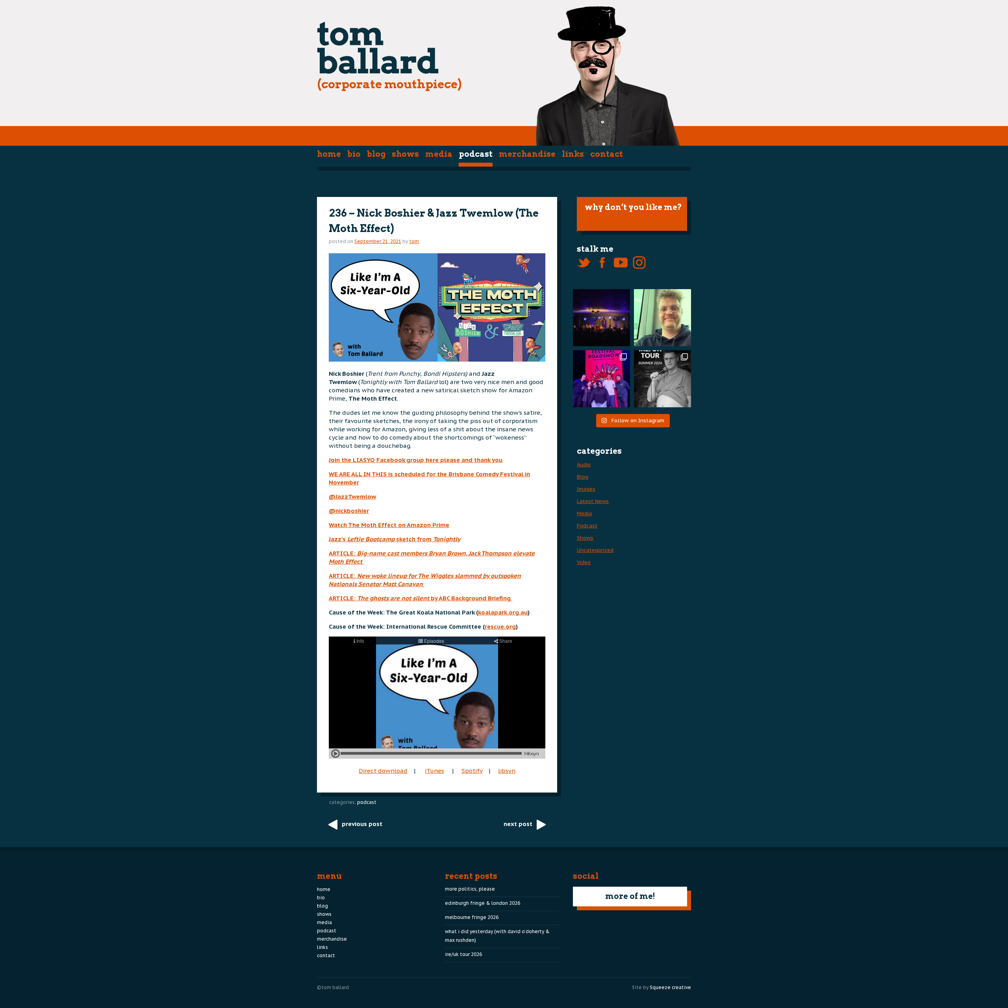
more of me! (630, 896)
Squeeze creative (670, 987)
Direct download (383, 770)
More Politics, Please (470, 889)
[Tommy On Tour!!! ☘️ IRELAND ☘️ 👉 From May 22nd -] (662, 378)
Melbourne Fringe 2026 (471, 917)
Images (586, 489)
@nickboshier (349, 510)
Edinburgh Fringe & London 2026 (482, 903)
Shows (405, 154)
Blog (376, 154)
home (329, 154)
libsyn (506, 770)
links (573, 154)
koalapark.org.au (503, 612)
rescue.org (500, 626)
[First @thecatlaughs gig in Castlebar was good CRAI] (601, 317)
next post (518, 824)
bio (354, 154)
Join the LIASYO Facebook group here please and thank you (415, 460)
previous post (362, 824)
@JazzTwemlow (352, 496)
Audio (584, 464)
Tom (414, 241)
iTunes (434, 770)
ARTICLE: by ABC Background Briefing (420, 598)
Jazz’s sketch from (394, 539)
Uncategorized (595, 550)
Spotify (471, 770)
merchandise (527, 154)
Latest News (593, 501)
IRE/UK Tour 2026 (463, 954)
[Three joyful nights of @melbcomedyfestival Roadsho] (601, 378)
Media (438, 154)
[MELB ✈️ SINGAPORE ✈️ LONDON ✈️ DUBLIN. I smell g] (662, 317)
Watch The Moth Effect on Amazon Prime (389, 525)
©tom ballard (333, 987)
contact (606, 154)
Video (584, 562)
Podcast (476, 154)
